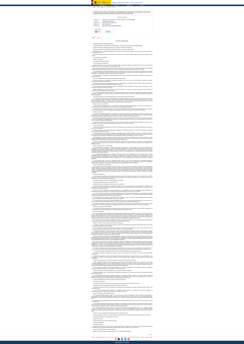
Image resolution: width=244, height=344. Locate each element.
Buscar (102, 7)
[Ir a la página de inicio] (127, 3)
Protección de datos (123, 337)
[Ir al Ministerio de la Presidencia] (101, 2)
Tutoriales (142, 337)
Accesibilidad (117, 337)
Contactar (93, 337)
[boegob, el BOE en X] (119, 339)
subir (150, 334)
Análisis (98, 37)
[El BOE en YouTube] (128, 339)
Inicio (98, 7)
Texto (94, 37)
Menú (141, 5)
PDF (99, 31)
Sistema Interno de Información (133, 337)
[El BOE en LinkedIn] (125, 339)
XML (110, 31)
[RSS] (116, 339)
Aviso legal (111, 337)
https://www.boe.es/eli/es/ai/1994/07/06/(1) (111, 25)
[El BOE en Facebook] (122, 339)
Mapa (107, 337)
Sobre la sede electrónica (100, 337)
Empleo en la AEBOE (148, 337)
